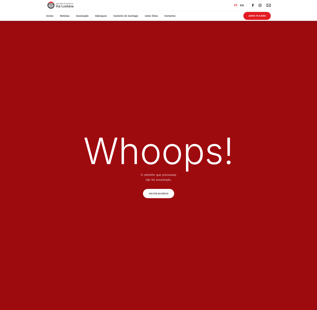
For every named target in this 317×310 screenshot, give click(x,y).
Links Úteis (151, 16)
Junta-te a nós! (257, 16)
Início (49, 16)
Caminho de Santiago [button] (125, 16)
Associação (82, 16)
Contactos (170, 16)
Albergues (101, 16)
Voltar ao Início (158, 193)
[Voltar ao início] (60, 5)
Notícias (65, 16)
